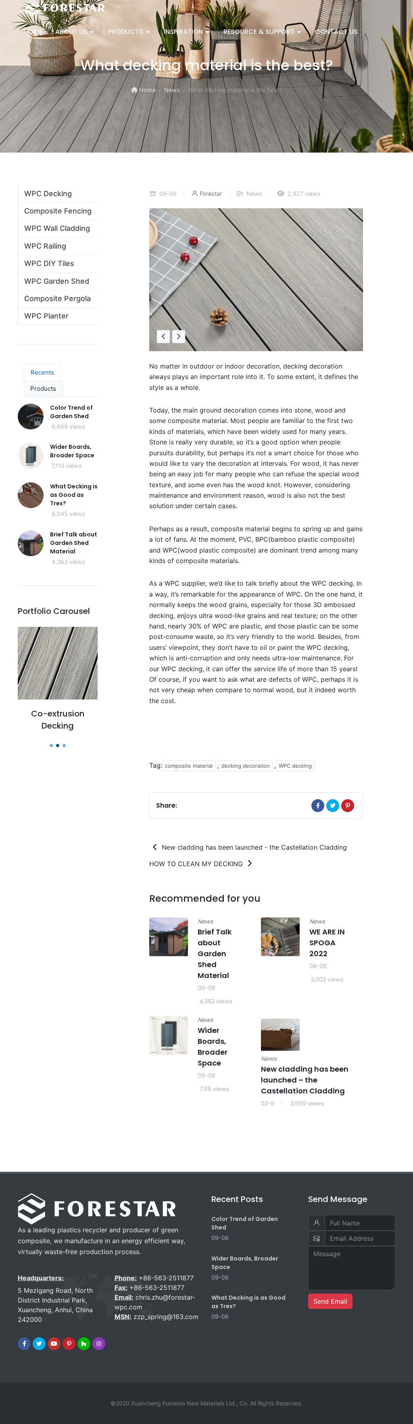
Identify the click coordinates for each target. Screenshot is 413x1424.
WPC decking (295, 765)
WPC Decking (48, 193)
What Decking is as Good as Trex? (74, 494)
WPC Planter (46, 316)
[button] (51, 745)
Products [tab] (43, 388)
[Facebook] (317, 805)
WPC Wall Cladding (57, 228)
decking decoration (245, 765)
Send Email (330, 1301)
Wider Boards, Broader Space (72, 451)
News (172, 89)
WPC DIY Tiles (49, 263)
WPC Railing (45, 246)
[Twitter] (332, 805)
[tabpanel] (58, 491)
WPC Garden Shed (56, 281)
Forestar (211, 193)
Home (146, 89)
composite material (189, 765)
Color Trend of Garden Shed (71, 412)
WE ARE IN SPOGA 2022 (327, 943)
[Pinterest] (347, 805)
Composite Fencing (58, 211)
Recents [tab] (42, 372)
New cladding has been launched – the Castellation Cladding (304, 1079)
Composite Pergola (57, 298)
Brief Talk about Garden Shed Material (215, 953)
